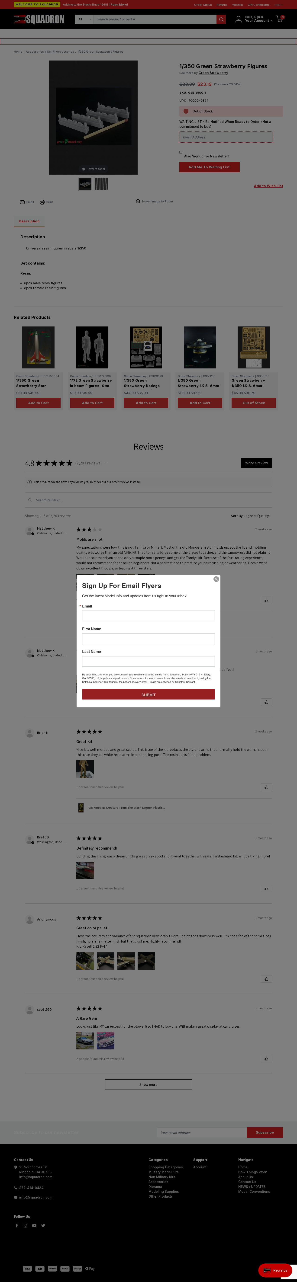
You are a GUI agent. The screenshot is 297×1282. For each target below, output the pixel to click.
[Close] (216, 579)
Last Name (91, 651)
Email (87, 606)
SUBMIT (149, 694)
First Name (91, 628)
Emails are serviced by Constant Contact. (172, 681)
